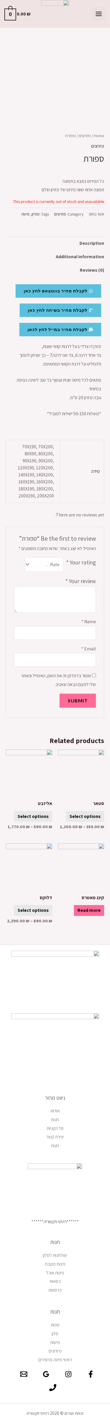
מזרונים (85, 135)
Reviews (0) (92, 270)
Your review (80, 581)
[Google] (46, 1374)
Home (99, 135)
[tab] (55, 243)
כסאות (55, 1281)
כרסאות (55, 1290)
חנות (55, 1119)
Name (88, 621)
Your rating (81, 562)
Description (91, 243)
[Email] (24, 1374)
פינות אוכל (55, 1273)
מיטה (25, 214)
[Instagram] (68, 1374)
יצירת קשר (55, 1137)
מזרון (36, 214)
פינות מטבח (55, 1264)
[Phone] (53, 1387)
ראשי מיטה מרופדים (55, 1360)
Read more (89, 910)
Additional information (80, 257)
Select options (85, 816)
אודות (55, 1111)
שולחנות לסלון (55, 1255)
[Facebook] (90, 1374)
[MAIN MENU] (99, 14)
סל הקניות (55, 1128)
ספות (55, 1325)
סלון (55, 1334)
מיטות (55, 1342)
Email (88, 649)
